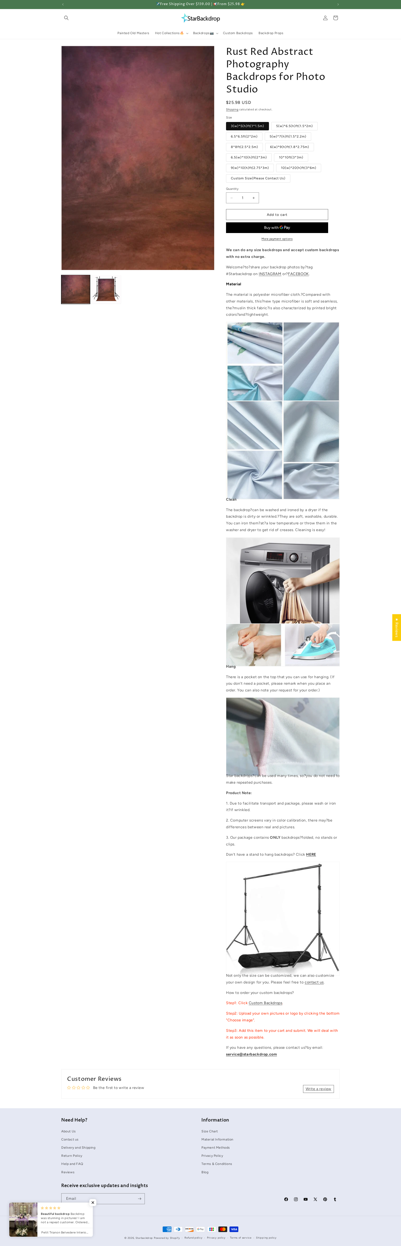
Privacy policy (216, 1237)
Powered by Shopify (167, 1237)
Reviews (67, 1172)
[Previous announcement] (63, 4)
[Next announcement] (338, 4)
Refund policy (193, 1237)
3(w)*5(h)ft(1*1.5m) (247, 126)
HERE (311, 854)
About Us (68, 1131)
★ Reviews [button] (397, 627)
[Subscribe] (139, 1198)
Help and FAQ (72, 1164)
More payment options (277, 238)
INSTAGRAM (270, 274)
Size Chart (209, 1131)
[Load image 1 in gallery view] (75, 289)
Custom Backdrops (265, 1003)
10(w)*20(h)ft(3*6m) (298, 168)
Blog (204, 1172)
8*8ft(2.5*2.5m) (244, 147)
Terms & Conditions (216, 1164)
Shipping (232, 109)
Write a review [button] (318, 1089)
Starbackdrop (144, 1237)
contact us (314, 982)
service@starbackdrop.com (251, 1054)
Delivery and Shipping (78, 1147)
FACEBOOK (298, 274)
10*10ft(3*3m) (291, 157)
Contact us (70, 1139)
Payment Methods (215, 1147)
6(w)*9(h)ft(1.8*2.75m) (289, 147)
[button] (66, 18)
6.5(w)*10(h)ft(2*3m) (249, 157)
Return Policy (71, 1155)
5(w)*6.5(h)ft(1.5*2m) (294, 126)
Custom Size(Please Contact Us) (258, 178)
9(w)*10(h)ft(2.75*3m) (250, 168)
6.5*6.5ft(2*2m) (244, 136)
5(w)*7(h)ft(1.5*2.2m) (288, 136)
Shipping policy (266, 1237)
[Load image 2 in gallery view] (106, 289)
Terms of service (240, 1237)
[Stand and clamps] (283, 965)
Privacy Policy (212, 1155)
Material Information (217, 1139)
